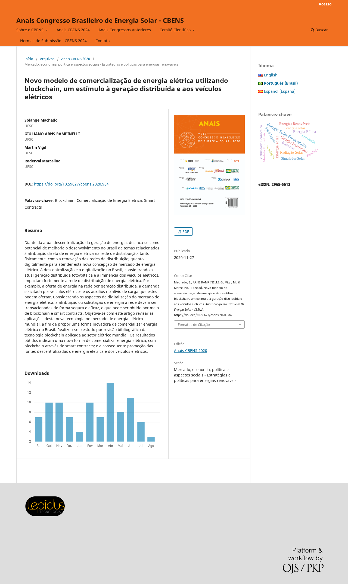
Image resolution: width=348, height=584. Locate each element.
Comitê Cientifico (176, 29)
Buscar (321, 29)
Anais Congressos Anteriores (124, 29)
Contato (102, 40)
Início (28, 58)
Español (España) (280, 91)
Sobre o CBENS (30, 29)
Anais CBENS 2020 (75, 58)
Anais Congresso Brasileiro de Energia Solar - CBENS (100, 20)
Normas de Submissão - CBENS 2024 (53, 40)
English (271, 75)
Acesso (325, 4)
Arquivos (47, 58)
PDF (185, 231)
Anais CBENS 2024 (73, 29)
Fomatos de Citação (194, 324)
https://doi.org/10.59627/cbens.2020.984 (71, 184)
